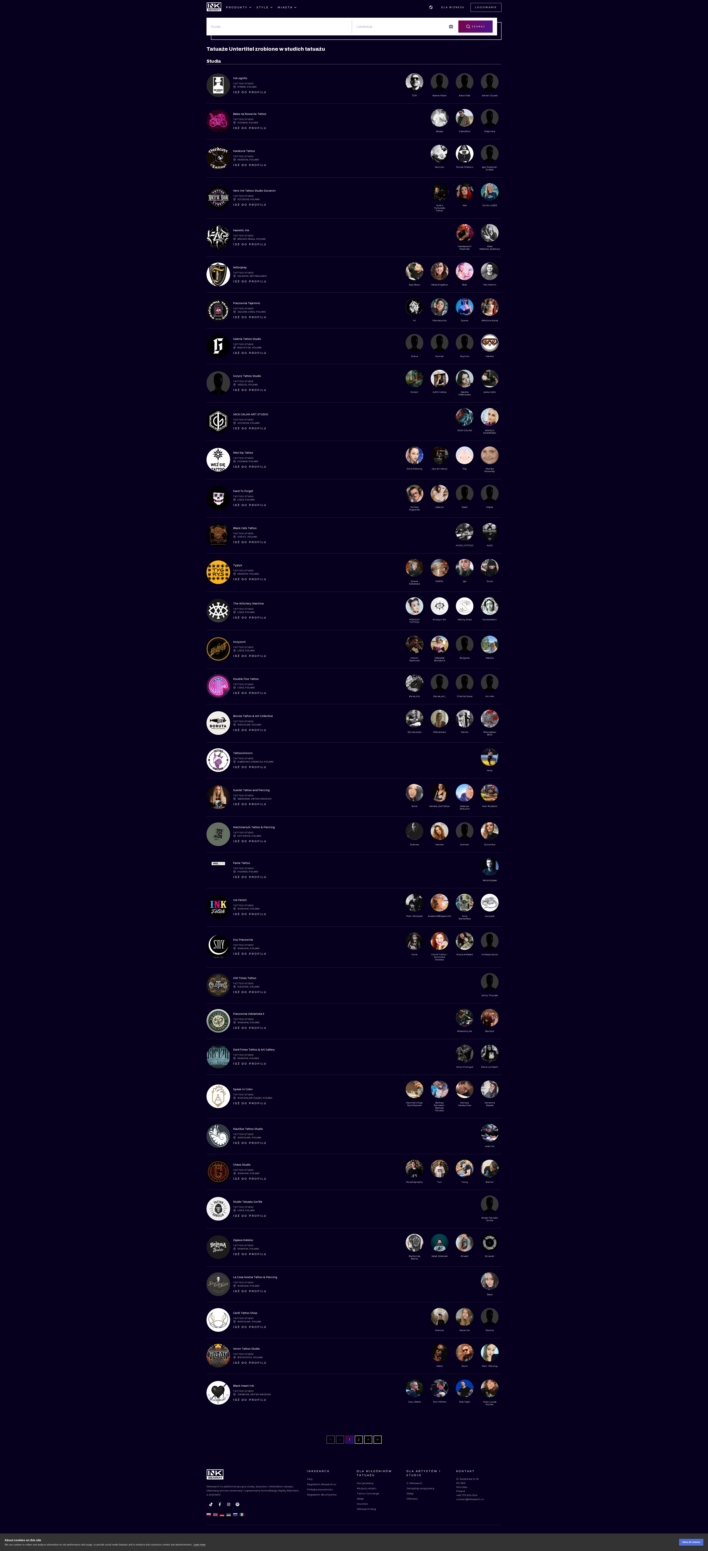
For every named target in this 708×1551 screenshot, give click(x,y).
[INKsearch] (213, 7)
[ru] (235, 1515)
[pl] (208, 1515)
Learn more (199, 1544)
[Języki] (430, 7)
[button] (430, 7)
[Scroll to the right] (495, 85)
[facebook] (219, 1504)
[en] (215, 1515)
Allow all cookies (691, 1542)
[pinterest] (237, 1504)
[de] (222, 1515)
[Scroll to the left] (408, 85)
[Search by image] (451, 26)
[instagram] (228, 1504)
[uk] (228, 1515)
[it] (242, 1515)
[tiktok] (210, 1504)
